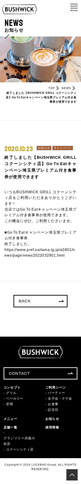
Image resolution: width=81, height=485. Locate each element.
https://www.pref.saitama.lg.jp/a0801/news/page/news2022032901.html (39, 252)
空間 (9, 404)
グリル (11, 393)
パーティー (56, 393)
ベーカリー (14, 398)
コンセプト (12, 387)
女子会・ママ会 (60, 398)
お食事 (53, 404)
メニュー (10, 419)
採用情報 (52, 427)
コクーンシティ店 (20, 449)
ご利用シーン (55, 387)
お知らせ (52, 419)
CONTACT (19, 373)
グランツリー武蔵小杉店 (19, 441)
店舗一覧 (10, 427)
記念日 (53, 409)
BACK (25, 301)
